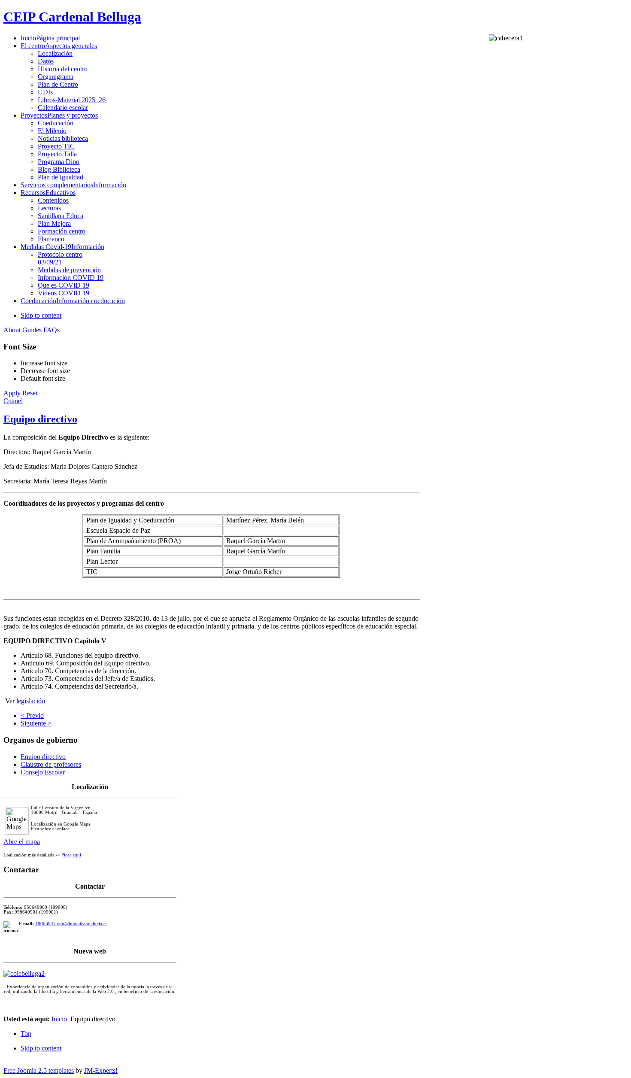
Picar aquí (71, 855)
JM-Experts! (101, 1070)
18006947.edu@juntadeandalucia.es (71, 923)
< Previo (32, 715)
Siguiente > (36, 723)
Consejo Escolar (43, 772)
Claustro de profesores (51, 764)
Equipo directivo (40, 419)
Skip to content (41, 315)
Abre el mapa (21, 841)
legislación (30, 700)
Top (26, 1033)
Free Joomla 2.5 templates (38, 1070)
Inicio (59, 1019)
